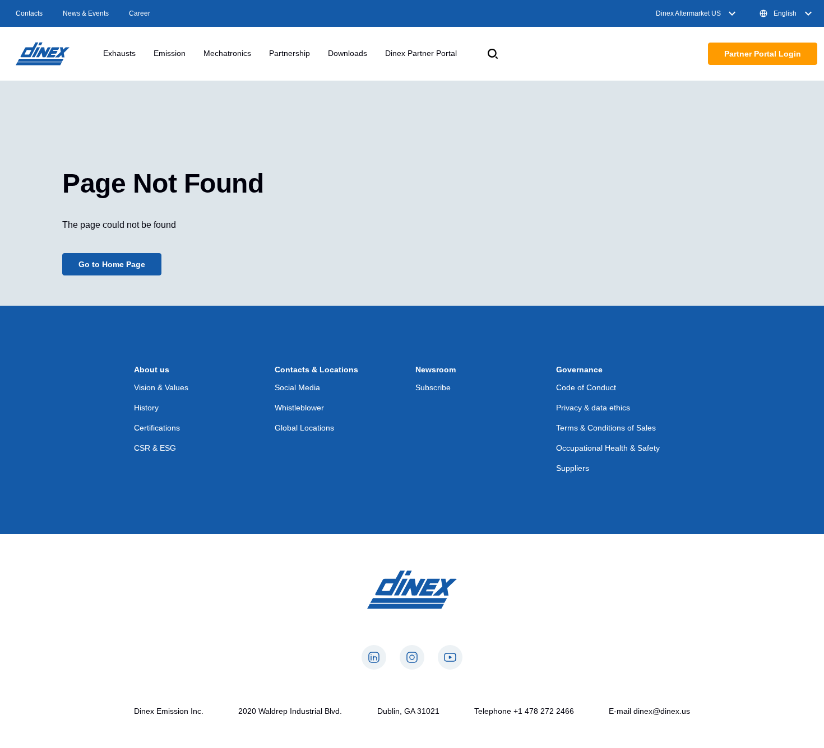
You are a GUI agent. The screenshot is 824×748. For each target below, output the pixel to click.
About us (151, 369)
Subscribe (433, 387)
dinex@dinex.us (661, 711)
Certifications (157, 427)
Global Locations (304, 427)
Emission (170, 53)
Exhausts (119, 53)
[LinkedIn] (374, 657)
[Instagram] (412, 657)
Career (139, 13)
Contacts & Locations (316, 369)
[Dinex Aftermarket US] (42, 53)
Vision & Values (161, 387)
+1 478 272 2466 (543, 711)
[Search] (493, 54)
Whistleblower (299, 407)
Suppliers (572, 468)
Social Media (297, 387)
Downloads (347, 53)
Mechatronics (227, 53)
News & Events (86, 13)
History (146, 407)
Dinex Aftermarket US (688, 13)
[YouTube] (450, 657)
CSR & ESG (155, 447)
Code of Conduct (586, 387)
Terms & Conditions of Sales (606, 427)
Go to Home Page (111, 264)
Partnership (289, 53)
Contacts (29, 13)
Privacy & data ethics (593, 407)
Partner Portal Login (762, 53)
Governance (579, 369)
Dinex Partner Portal (421, 53)
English (785, 13)
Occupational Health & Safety (608, 447)
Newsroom (435, 369)
